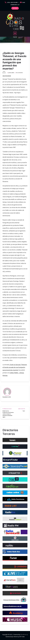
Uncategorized (7, 76)
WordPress (24, 634)
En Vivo (15, 8)
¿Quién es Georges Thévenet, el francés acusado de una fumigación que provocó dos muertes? (14, 60)
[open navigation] (15, 33)
